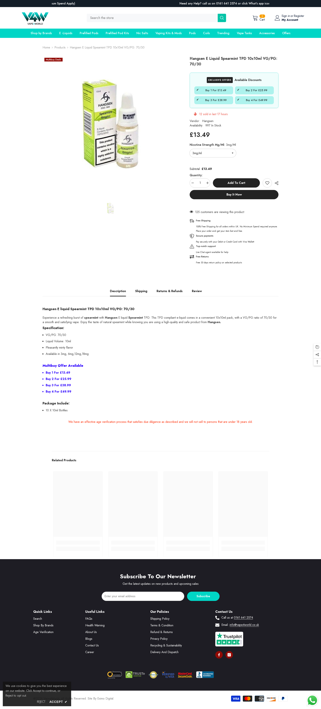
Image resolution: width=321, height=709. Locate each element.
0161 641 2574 (243, 617)
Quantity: (196, 175)
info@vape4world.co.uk (244, 625)
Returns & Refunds (170, 291)
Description (118, 291)
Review (197, 291)
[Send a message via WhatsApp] (312, 700)
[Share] (275, 183)
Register (299, 15)
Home (46, 47)
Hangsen (207, 121)
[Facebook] (219, 654)
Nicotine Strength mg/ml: (213, 145)
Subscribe (203, 596)
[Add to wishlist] (267, 183)
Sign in (286, 15)
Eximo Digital (105, 698)
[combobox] (152, 18)
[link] (78, 543)
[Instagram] (229, 654)
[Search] (156, 18)
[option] (160, 3)
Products (60, 47)
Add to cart (235, 183)
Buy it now (234, 194)
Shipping (141, 291)
